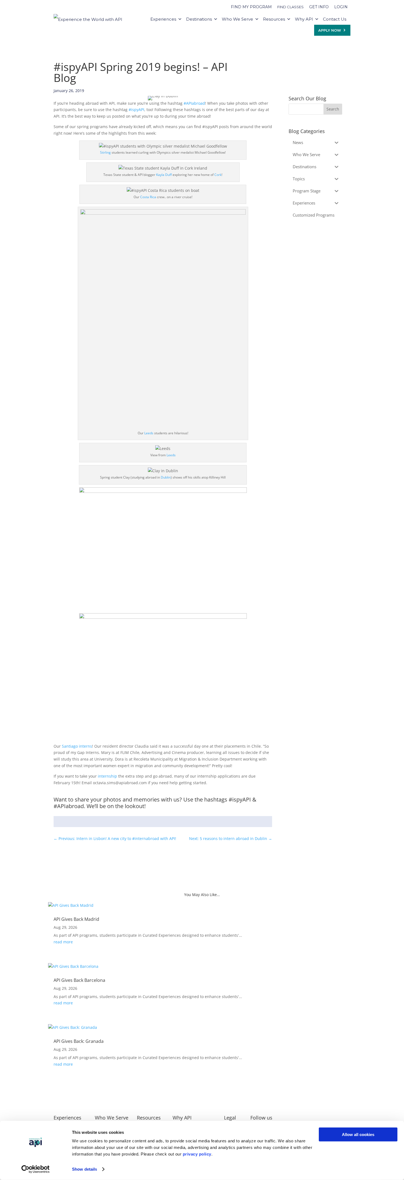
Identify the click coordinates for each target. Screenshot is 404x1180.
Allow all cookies (358, 1134)
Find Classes (290, 7)
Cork (218, 174)
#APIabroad (194, 103)
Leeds (148, 433)
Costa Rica (148, 197)
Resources (274, 19)
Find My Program (251, 6)
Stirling (105, 152)
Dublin (166, 477)
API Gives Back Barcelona (79, 980)
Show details (84, 1169)
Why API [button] (304, 19)
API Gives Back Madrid (76, 919)
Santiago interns (77, 746)
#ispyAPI (136, 109)
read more (63, 941)
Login (341, 6)
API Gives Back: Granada (79, 1041)
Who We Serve (237, 19)
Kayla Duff (164, 174)
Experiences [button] (163, 19)
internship (107, 776)
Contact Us (334, 19)
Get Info (319, 6)
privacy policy (197, 1154)
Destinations (199, 19)
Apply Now (329, 30)
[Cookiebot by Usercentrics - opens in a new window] (36, 1169)
